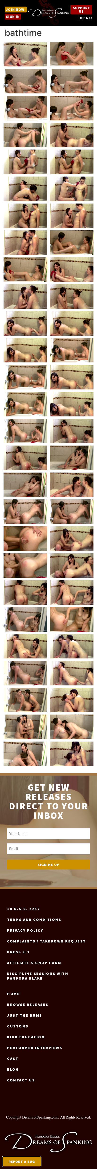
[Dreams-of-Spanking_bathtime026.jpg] (71, 377)
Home (13, 993)
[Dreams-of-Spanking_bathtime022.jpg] (71, 323)
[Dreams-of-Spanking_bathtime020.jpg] (71, 296)
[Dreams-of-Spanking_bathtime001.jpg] (25, 54)
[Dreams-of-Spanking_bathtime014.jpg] (71, 216)
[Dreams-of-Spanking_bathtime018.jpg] (71, 269)
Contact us (21, 1080)
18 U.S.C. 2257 (23, 908)
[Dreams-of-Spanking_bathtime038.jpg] (71, 538)
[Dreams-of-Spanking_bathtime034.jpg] (71, 485)
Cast (12, 1058)
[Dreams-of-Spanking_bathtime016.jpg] (71, 242)
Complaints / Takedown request (46, 941)
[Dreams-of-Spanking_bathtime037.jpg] (25, 538)
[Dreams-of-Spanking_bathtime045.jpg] (25, 646)
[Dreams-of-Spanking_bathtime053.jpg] (25, 754)
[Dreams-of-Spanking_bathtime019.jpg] (25, 296)
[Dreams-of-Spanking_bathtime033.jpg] (25, 485)
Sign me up (48, 864)
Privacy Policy (25, 930)
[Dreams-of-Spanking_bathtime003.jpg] (25, 81)
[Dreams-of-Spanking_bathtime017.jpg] (25, 269)
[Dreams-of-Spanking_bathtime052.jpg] (71, 727)
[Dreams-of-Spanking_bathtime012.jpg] (71, 189)
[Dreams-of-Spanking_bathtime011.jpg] (25, 189)
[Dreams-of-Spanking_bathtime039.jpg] (25, 565)
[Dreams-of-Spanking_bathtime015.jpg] (25, 242)
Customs (17, 1026)
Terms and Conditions (34, 919)
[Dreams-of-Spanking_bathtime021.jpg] (25, 323)
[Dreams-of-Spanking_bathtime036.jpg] (71, 511)
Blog (13, 1069)
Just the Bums (24, 1015)
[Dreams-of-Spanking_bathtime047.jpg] (25, 673)
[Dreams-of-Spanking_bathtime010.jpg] (71, 162)
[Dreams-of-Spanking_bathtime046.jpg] (71, 646)
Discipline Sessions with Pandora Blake (37, 976)
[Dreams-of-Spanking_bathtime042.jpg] (71, 592)
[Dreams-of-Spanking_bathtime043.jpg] (25, 619)
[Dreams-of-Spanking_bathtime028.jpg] (71, 404)
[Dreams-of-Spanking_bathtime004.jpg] (71, 81)
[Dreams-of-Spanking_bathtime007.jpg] (25, 135)
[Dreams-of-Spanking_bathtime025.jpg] (25, 377)
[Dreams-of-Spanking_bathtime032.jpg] (71, 458)
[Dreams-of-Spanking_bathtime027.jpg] (25, 404)
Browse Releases (27, 1004)
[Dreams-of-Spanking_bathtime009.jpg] (25, 162)
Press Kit (18, 952)
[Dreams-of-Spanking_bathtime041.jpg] (25, 592)
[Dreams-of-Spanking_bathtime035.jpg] (25, 511)
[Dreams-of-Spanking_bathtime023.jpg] (25, 350)
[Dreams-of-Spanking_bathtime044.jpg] (71, 619)
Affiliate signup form (34, 962)
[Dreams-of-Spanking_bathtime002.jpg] (71, 54)
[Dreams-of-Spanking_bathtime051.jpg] (25, 727)
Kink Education (26, 1036)
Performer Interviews (34, 1047)
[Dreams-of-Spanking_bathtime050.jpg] (71, 700)
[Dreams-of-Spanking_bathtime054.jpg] (71, 754)
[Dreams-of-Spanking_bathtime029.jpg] (25, 431)
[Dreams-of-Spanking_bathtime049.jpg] (25, 700)
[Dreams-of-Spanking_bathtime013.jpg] (25, 216)
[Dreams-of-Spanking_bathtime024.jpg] (71, 350)
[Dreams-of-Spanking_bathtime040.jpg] (71, 565)
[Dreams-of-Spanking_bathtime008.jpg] (71, 135)
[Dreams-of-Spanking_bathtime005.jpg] (25, 108)
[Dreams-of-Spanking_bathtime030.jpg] (71, 431)
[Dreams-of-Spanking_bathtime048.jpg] (71, 673)
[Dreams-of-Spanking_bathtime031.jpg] (25, 458)
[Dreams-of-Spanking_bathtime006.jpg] (71, 108)
